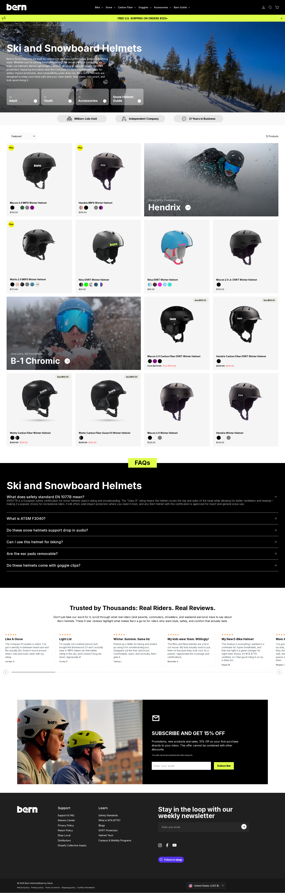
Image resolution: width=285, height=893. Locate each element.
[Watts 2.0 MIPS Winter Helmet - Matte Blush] (17, 284)
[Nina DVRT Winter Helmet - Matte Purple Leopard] (155, 285)
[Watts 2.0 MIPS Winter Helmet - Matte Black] (12, 284)
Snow (109, 7)
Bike (98, 7)
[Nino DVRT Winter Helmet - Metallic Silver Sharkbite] (91, 285)
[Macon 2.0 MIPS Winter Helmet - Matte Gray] (27, 208)
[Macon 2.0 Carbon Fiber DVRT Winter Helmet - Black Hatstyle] (150, 361)
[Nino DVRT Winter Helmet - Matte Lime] (86, 285)
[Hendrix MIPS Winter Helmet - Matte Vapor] (91, 208)
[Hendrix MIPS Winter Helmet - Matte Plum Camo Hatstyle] (101, 208)
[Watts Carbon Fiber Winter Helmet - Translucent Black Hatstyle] (17, 438)
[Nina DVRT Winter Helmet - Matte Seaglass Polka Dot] (165, 285)
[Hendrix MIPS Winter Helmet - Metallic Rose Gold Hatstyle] (81, 208)
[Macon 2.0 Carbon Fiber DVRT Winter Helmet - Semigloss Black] (160, 361)
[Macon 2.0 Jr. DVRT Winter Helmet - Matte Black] (219, 285)
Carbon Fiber (125, 7)
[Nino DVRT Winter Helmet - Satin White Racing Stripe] (101, 285)
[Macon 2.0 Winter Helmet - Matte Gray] (160, 438)
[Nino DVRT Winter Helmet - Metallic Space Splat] (96, 285)
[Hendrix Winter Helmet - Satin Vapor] (224, 438)
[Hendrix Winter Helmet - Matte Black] (219, 438)
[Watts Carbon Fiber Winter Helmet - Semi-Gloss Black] (12, 438)
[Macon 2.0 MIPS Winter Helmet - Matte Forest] (22, 208)
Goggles (144, 7)
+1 (37, 284)
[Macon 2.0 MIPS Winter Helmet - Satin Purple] (32, 208)
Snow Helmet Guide (123, 99)
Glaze (50, 883)
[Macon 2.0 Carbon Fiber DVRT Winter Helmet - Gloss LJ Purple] (155, 361)
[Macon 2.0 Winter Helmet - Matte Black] (150, 438)
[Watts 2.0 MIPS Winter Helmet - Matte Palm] (32, 284)
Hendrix (165, 207)
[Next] (279, 672)
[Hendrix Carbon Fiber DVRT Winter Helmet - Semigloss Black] (219, 361)
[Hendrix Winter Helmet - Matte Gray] (229, 438)
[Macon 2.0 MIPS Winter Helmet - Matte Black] (12, 208)
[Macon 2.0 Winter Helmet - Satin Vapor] (155, 438)
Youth (48, 99)
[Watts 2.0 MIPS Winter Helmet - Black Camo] (22, 284)
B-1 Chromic (36, 361)
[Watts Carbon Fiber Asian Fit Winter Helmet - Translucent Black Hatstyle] (81, 438)
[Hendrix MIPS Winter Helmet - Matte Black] (86, 208)
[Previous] (5, 672)
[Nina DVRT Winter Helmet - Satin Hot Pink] (160, 285)
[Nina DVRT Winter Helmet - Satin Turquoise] (170, 285)
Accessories (161, 7)
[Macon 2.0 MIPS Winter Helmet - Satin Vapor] (17, 208)
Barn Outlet (181, 7)
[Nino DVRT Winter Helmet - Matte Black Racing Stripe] (81, 285)
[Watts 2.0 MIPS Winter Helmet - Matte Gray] (27, 284)
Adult (13, 99)
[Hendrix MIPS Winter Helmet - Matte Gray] (96, 208)
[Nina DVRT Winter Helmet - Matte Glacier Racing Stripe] (150, 285)
